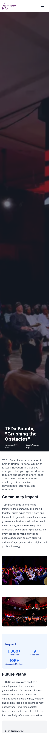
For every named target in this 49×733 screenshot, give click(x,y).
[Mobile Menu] (42, 5)
